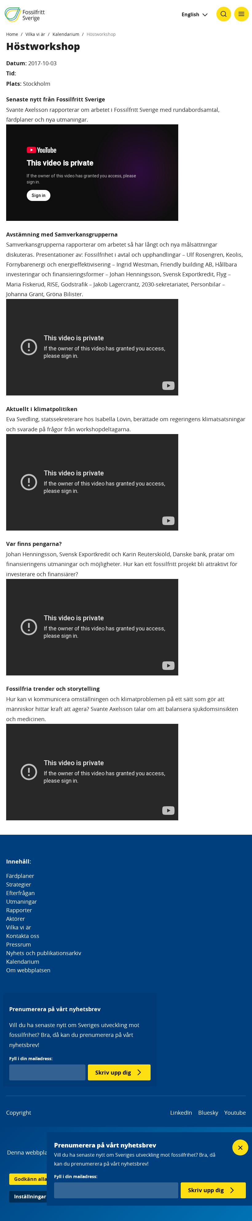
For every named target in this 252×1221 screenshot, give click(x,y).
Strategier (18, 884)
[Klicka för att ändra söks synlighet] (223, 14)
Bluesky (208, 1112)
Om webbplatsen (28, 970)
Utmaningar (21, 901)
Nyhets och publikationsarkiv (43, 953)
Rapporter (19, 910)
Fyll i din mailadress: (31, 1058)
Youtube (235, 1112)
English (190, 14)
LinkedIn (181, 1112)
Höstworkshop (101, 34)
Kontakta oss (22, 935)
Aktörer (15, 918)
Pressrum (18, 944)
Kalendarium (66, 34)
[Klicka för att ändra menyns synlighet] (241, 14)
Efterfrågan (20, 893)
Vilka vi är (35, 34)
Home (12, 34)
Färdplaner (20, 875)
